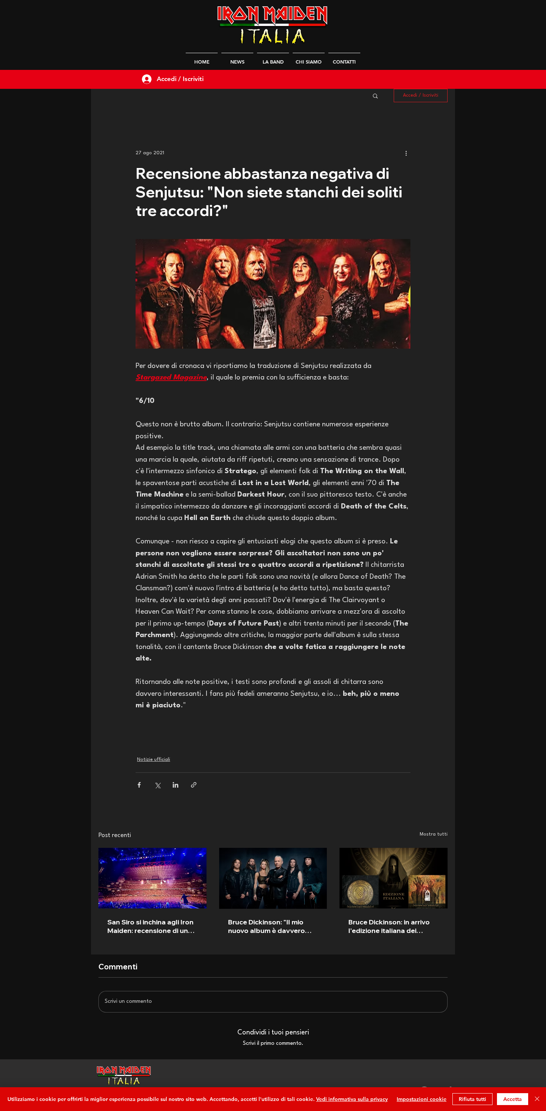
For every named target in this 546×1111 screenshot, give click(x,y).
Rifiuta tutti (472, 1099)
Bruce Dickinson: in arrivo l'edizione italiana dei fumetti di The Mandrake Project (389, 926)
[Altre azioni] (406, 152)
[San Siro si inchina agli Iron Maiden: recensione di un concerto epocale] (152, 878)
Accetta (512, 1099)
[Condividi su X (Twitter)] (157, 784)
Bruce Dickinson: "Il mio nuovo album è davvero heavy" (266, 926)
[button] (375, 95)
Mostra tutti (434, 834)
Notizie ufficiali (153, 759)
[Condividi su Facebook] (139, 784)
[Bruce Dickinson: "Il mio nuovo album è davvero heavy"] (273, 878)
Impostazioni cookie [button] (421, 1099)
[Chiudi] (537, 1099)
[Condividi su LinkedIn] (175, 784)
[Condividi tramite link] (193, 784)
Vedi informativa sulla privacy (352, 1099)
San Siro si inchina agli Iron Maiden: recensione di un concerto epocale (150, 926)
